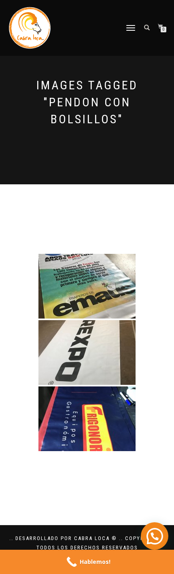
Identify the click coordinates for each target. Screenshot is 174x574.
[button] (154, 536)
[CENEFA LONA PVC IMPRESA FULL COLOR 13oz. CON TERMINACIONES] (87, 418)
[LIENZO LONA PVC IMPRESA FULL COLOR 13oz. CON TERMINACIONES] (87, 352)
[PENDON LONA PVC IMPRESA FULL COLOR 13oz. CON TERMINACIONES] (87, 286)
